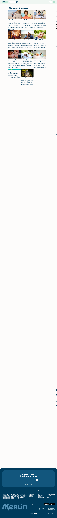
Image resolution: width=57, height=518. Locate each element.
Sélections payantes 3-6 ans (6, 496)
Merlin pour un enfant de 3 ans (6, 497)
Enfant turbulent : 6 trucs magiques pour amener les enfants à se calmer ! (40, 41)
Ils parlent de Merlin (31, 494)
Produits (20, 1)
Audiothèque (25, 1)
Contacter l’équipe (22, 496)
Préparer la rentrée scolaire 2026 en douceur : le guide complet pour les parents (56, 87)
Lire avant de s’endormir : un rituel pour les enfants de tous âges (40, 60)
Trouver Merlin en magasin (23, 495)
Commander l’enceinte (5, 494)
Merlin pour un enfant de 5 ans (15, 497)
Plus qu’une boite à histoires (14, 494)
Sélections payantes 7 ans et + (15, 496)
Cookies (48, 497)
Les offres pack (22, 497)
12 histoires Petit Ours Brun (5, 495)
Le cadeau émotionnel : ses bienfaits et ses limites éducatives (27, 41)
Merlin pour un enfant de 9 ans (15, 498)
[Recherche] (17, 2)
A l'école (36, 1)
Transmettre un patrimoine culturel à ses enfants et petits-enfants (14, 60)
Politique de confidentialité (41, 497)
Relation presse (31, 496)
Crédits (39, 494)
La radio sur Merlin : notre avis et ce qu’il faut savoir (56, 147)
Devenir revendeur (31, 495)
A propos (29, 1)
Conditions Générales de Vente (51, 494)
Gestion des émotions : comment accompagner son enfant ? (27, 21)
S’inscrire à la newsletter (23, 494)
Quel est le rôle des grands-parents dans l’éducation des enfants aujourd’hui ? (14, 21)
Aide (33, 1)
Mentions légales (49, 495)
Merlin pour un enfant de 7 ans (6, 498)
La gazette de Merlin (56, 456)
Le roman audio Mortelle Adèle (15, 495)
